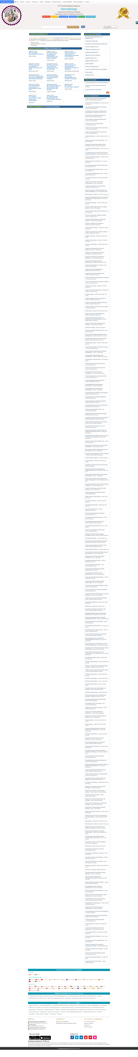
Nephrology (83, 1009)
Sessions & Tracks (63, 16)
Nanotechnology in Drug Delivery (94, 629)
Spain (95, 988)
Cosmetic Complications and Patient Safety (96, 231)
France (67, 986)
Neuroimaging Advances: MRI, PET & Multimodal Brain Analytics (94, 638)
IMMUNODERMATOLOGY (91, 60)
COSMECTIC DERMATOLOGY (92, 49)
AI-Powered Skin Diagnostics (92, 156)
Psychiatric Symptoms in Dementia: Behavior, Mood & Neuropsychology (97, 765)
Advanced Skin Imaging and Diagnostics (95, 119)
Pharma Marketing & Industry (74, 1011)
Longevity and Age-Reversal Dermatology (96, 598)
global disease (37, 40)
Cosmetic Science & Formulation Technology (96, 290)
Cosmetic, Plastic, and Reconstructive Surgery (97, 306)
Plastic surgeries (89, 720)
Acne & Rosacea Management (92, 102)
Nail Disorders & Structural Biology (94, 621)
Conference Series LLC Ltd (65, 1048)
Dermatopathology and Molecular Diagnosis (96, 392)
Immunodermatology (90, 538)
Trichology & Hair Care (91, 932)
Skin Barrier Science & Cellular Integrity (95, 841)
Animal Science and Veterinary (61, 1005)
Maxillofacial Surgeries (91, 602)
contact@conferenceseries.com (36, 1026)
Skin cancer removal (90, 865)
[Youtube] (86, 1037)
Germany (74, 986)
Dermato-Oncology (90, 327)
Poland (55, 988)
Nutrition (103, 1009)
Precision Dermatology (91, 733)
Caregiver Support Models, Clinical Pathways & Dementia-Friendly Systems (96, 197)
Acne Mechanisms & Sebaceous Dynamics (95, 107)
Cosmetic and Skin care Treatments (94, 223)
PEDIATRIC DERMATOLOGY (92, 66)
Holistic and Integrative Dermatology (95, 529)
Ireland (93, 986)
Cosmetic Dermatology (91, 240)
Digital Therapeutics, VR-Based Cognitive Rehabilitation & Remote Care (96, 430)
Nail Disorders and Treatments (93, 625)
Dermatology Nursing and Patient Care (95, 363)
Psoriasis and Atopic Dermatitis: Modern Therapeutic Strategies (95, 751)
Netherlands (42, 988)
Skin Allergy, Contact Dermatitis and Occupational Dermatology (94, 837)
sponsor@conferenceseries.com (36, 1029)
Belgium (38, 986)
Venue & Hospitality (67, 1)
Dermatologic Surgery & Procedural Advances (96, 347)
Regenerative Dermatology (92, 794)
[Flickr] (95, 1037)
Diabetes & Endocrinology (36, 996)
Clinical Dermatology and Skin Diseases (95, 211)
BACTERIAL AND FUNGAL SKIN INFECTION (96, 44)
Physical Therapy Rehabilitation (56, 998)
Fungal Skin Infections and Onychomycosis (96, 464)
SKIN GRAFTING (89, 75)
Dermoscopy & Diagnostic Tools (93, 409)
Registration (48, 1)
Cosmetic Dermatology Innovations (94, 265)
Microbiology (65, 1009)
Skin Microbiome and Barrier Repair (94, 882)
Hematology (32, 1009)
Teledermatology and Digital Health (94, 919)
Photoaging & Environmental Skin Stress (95, 699)
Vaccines (59, 1014)
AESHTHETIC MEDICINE (91, 41)
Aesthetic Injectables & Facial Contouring (95, 132)
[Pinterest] (90, 1037)
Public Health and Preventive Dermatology (96, 774)
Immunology (40, 1009)
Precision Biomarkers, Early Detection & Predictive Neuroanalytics (95, 729)
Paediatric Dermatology (91, 661)
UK (39, 990)
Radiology (68, 998)
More (108, 92)
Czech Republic (46, 986)
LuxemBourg (33, 988)
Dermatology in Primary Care (92, 359)
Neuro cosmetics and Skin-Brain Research (96, 634)
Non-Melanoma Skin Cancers (92, 657)
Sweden (101, 988)
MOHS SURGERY (89, 63)
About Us (22, 1)
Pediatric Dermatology (91, 674)
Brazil (38, 974)
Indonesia (57, 979)
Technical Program (56, 1)
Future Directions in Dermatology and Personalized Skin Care (95, 469)
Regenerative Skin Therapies (92, 811)
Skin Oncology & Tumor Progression (94, 890)
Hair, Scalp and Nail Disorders (92, 525)
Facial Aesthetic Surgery (91, 457)
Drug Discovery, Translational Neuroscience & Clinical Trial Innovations (97, 436)
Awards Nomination (90, 16)
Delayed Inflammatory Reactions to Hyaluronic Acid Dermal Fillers (94, 318)
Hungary (87, 986)
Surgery (47, 1014)
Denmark (55, 986)
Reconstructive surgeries (91, 782)
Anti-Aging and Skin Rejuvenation (94, 169)
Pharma (63, 1011)
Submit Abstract (46, 16)
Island (103, 986)
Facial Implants (89, 460)
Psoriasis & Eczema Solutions (92, 746)
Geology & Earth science (98, 1007)
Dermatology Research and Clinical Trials (96, 376)
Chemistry (32, 1007)
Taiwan (32, 981)
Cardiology (104, 1005)
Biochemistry (74, 1005)
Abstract (42, 1)
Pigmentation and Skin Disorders (93, 707)
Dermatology (46, 1007)
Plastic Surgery (89, 724)
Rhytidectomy (89, 824)
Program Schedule (73, 16)
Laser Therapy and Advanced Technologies (96, 589)
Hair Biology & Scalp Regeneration (94, 517)
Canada (32, 974)
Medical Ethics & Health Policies (88, 996)
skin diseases (51, 39)
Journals (28, 1)
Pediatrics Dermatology (91, 692)
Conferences (35, 1)
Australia (33, 979)
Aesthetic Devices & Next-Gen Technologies (96, 127)
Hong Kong (45, 979)
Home (17, 1)
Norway (49, 988)
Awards (87, 1)
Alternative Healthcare (45, 1005)
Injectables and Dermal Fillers (93, 560)
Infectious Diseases (73, 996)
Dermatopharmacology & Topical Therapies (96, 405)
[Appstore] (84, 26)
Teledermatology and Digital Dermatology (96, 915)
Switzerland (33, 990)
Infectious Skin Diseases (91, 549)
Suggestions (87, 1025)
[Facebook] (72, 1037)
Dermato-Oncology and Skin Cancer (94, 330)
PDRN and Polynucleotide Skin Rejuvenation (96, 670)
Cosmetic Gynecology (90, 285)
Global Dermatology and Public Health (95, 492)
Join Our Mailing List (89, 1021)
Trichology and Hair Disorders (93, 936)
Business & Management (94, 1005)
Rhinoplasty (88, 821)
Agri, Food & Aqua (33, 1005)
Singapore (87, 979)
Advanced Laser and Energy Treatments (95, 115)
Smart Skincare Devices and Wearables (95, 898)
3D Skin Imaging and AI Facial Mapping (95, 98)
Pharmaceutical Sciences (90, 1011)
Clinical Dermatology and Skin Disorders (95, 215)
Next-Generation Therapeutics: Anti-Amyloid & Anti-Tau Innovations (94, 652)
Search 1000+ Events (73, 27)
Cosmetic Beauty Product (91, 227)
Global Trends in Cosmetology (92, 496)
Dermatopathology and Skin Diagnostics (95, 396)
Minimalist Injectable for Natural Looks (95, 609)
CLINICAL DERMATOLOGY (92, 46)
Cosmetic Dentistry (90, 236)
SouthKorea (94, 979)
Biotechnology (82, 1005)
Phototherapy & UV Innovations (93, 703)
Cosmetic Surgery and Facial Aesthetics (95, 298)
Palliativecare (42, 998)
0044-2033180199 (64, 1021)
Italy (99, 986)
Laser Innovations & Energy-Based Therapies (96, 585)
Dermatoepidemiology (34, 38)
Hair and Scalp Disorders (91, 504)
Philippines (79, 979)
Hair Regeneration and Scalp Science (94, 521)
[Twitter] (77, 1037)
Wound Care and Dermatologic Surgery (95, 952)
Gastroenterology (48, 996)
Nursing (98, 1009)
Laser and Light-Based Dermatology (94, 577)
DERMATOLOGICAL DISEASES (92, 55)
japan (64, 979)
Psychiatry (32, 1014)
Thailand (39, 981)
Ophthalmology (34, 998)
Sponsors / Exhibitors (78, 1)
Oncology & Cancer (34, 1011)
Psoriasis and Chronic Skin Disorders (94, 756)
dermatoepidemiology (75, 38)
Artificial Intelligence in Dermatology (95, 186)
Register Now (54, 16)
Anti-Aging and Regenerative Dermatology (96, 165)
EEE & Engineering (55, 1007)
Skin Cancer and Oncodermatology (94, 857)
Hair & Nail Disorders (90, 500)
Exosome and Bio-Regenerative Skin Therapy (96, 453)
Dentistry (38, 1007)
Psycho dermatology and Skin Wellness (95, 769)
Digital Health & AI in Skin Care (93, 426)
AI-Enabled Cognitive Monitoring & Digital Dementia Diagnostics (96, 153)
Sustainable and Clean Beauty (92, 903)
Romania (102, 979)
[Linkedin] (81, 1037)
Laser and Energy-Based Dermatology (94, 568)
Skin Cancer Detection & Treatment (94, 861)
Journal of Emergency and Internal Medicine (97, 82)
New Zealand (71, 979)
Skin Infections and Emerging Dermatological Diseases (93, 877)
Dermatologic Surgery (91, 342)
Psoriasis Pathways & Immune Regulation (95, 760)
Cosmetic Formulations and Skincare (94, 273)
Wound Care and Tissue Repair (93, 957)
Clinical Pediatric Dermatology (93, 89)
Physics (100, 1011)
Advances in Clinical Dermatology (94, 123)
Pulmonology (39, 1014)
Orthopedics (43, 1011)
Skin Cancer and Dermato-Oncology (94, 848)
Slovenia (81, 988)
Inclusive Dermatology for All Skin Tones (95, 545)
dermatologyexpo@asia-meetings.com (38, 1023)
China (38, 979)
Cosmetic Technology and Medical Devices (96, 302)
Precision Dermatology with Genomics (95, 742)
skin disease (49, 38)
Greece (80, 986)
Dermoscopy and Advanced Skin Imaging (95, 413)
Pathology (50, 1011)
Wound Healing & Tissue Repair (93, 961)
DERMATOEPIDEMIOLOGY (91, 52)
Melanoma (88, 606)
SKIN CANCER (88, 72)
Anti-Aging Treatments (91, 177)
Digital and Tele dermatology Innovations (96, 421)
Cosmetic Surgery (89, 294)
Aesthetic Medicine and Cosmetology (95, 140)
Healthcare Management (60, 996)
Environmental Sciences (68, 1007)
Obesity (100, 996)
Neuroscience (90, 1009)
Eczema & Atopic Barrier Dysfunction (94, 441)
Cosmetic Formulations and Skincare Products (97, 277)
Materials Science (50, 1009)
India (51, 979)
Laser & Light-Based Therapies (93, 564)
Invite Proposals (88, 1027)
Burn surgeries (89, 194)
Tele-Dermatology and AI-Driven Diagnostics (96, 911)
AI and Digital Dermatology (92, 148)
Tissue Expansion (89, 923)
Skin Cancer (88, 846)
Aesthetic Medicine (90, 136)
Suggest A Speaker (88, 1023)
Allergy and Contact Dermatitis (93, 161)
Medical (58, 1009)
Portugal (62, 988)
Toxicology (53, 1014)
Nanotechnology (74, 1009)
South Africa (88, 988)
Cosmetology (88, 310)
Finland (61, 986)
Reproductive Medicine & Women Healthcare (84, 998)
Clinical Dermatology (90, 202)
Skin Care (87, 869)
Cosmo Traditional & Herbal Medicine (95, 313)
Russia (74, 988)
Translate (114, 28)
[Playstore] (82, 26)
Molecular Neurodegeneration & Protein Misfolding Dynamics (95, 618)
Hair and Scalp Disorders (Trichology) (94, 513)
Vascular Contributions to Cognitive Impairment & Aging (94, 945)
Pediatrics (57, 1011)
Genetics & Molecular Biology (83, 1007)
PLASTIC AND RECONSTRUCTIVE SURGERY (96, 69)
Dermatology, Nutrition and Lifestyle (94, 380)
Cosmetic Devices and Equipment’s (94, 269)
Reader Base (81, 16)
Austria (32, 986)
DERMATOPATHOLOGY (91, 58)
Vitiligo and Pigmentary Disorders (94, 948)
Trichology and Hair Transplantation (94, 940)
